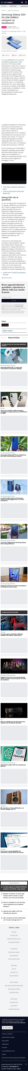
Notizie (4, 27)
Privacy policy (5, 1040)
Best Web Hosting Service (14, 938)
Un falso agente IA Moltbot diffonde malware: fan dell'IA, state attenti (15, 888)
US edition (13, 1066)
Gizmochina (8, 278)
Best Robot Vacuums (14, 1009)
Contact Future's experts (8, 1037)
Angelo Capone (12, 26)
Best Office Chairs (14, 992)
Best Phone (14, 965)
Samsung (5, 60)
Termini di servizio (19, 305)
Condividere (6, 55)
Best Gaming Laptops (14, 952)
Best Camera (14, 999)
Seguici (15, 55)
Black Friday (13, 6)
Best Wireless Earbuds (14, 989)
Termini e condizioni (7, 1034)
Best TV (14, 968)
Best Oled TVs (14, 972)
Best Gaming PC (14, 955)
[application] (14, 172)
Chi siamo (4, 1047)
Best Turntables (14, 982)
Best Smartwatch (14, 975)
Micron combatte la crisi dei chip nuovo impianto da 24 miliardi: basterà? (14, 904)
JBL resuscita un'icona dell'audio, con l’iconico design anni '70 (14, 919)
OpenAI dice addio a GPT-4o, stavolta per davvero (12, 912)
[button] (2, 2)
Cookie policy (5, 1044)
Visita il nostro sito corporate (17, 1022)
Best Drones (14, 1005)
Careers (4, 1054)
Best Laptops (14, 948)
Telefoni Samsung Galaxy (13, 10)
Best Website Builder (14, 942)
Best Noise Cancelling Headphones (14, 985)
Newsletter (23, 55)
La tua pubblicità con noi (8, 1051)
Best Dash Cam (14, 1002)
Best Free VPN (14, 935)
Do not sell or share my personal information (13, 1057)
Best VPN (14, 932)
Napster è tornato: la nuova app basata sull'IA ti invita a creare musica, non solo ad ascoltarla (13, 896)
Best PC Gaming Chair (14, 959)
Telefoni (3, 10)
